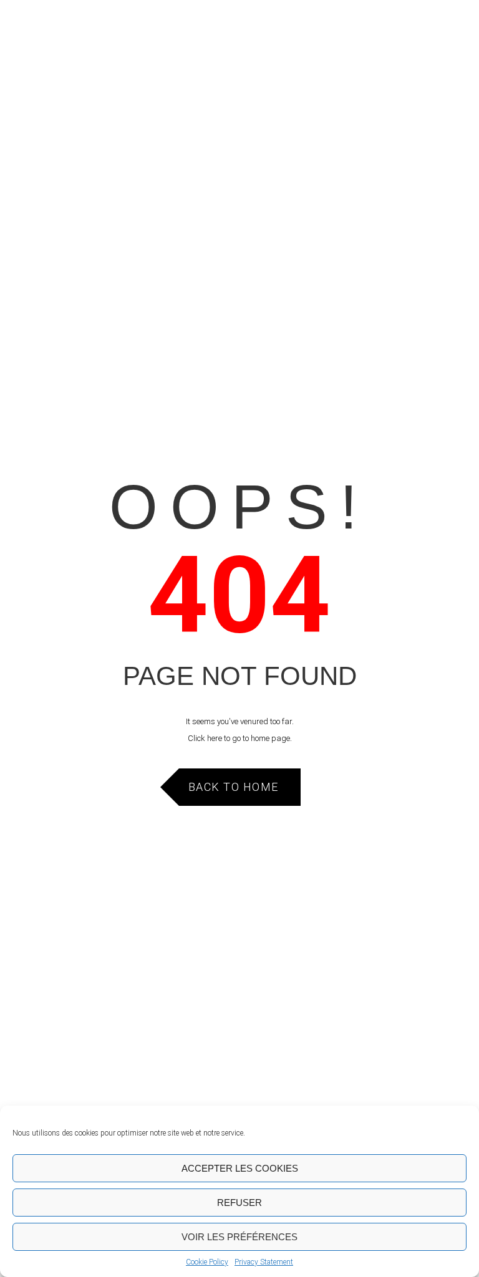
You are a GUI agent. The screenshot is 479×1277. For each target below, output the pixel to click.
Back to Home (233, 786)
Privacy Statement (264, 1262)
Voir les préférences (239, 1237)
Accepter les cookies (239, 1168)
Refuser (239, 1202)
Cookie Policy (207, 1262)
